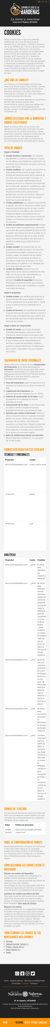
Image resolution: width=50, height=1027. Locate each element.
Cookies (25, 983)
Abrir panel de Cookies (27, 903)
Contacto (33, 983)
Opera (8, 952)
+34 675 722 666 (30, 1022)
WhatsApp (43, 1022)
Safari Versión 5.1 (13, 949)
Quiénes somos (16, 980)
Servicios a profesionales (34, 980)
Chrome (9, 941)
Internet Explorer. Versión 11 (17, 944)
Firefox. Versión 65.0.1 (15, 947)
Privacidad (16, 983)
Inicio (6, 980)
